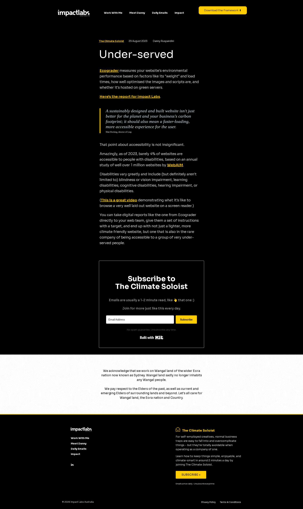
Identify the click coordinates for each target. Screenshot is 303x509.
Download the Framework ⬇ (222, 10)
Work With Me (113, 12)
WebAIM (175, 165)
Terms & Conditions (230, 502)
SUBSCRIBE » (190, 475)
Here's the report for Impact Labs (130, 96)
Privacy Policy (208, 502)
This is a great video (119, 200)
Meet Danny (137, 12)
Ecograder (109, 70)
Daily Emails (160, 12)
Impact (179, 12)
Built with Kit (151, 337)
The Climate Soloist (111, 41)
